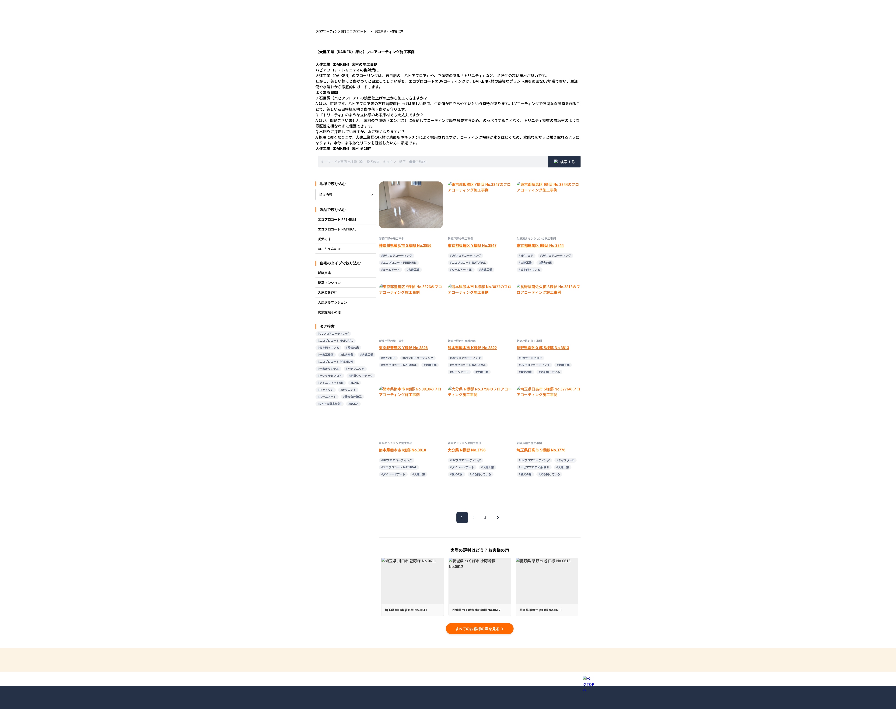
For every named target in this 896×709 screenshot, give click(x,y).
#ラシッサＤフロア (330, 375)
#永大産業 (346, 354)
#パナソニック (355, 368)
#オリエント (348, 389)
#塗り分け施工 (352, 396)
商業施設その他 (329, 312)
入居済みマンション (332, 302)
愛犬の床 (324, 239)
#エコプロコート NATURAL (335, 340)
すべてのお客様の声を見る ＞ (479, 628)
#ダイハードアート (393, 474)
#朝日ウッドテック (361, 375)
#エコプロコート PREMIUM (335, 361)
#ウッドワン (325, 389)
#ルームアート (327, 396)
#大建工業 (366, 354)
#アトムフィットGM (330, 382)
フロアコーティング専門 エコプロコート (340, 31)
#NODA (353, 403)
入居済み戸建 (327, 292)
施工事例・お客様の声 (389, 31)
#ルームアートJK (461, 269)
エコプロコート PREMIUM (337, 219)
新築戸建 (324, 272)
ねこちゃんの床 (329, 248)
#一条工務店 (325, 354)
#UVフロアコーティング (333, 333)
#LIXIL (354, 382)
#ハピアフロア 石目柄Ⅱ (534, 467)
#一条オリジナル (328, 368)
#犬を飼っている (328, 347)
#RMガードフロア (530, 358)
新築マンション (329, 282)
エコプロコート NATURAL (337, 229)
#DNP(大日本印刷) (329, 403)
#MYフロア (526, 255)
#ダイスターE (565, 460)
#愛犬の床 (352, 347)
